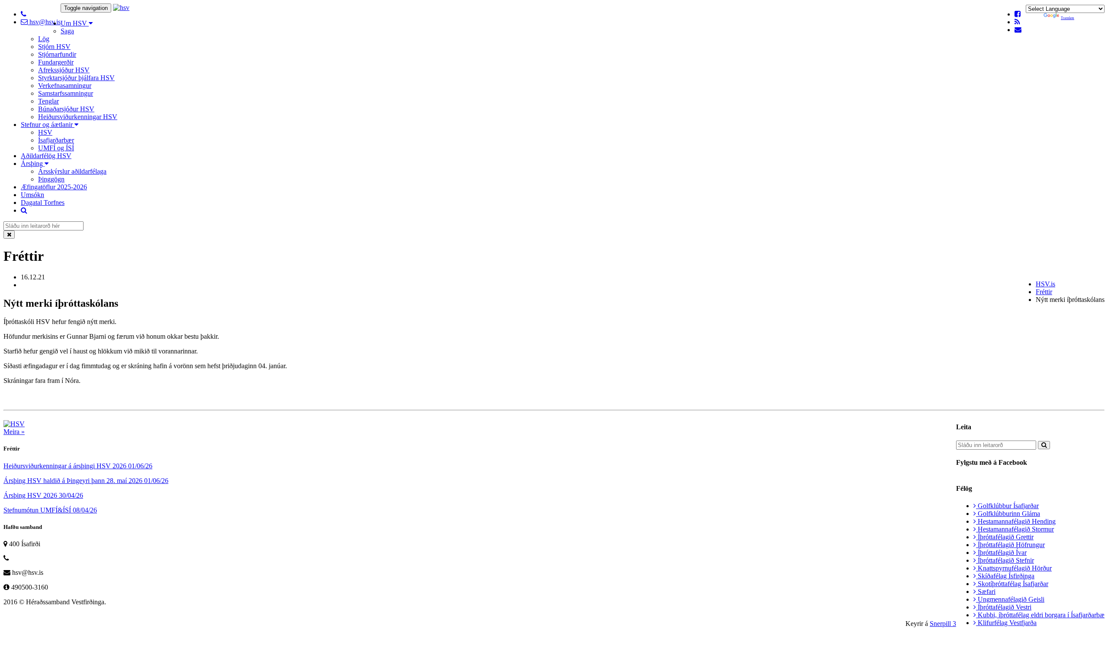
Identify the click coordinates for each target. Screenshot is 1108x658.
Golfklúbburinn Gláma (1008, 513)
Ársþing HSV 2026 (43, 495)
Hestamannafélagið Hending (1016, 521)
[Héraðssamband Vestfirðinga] (121, 7)
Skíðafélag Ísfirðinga (1005, 576)
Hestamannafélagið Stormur (1015, 529)
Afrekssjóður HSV (64, 70)
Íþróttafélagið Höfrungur (1010, 544)
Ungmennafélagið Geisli (1010, 599)
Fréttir (1044, 291)
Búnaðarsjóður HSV (66, 109)
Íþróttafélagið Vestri (1003, 607)
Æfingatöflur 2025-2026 (54, 187)
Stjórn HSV (54, 46)
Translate (1067, 18)
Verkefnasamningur (64, 85)
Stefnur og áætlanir (47, 124)
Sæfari (985, 591)
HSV (45, 132)
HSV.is (1045, 284)
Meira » (14, 431)
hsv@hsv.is (44, 22)
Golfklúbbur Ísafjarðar (1007, 505)
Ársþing (33, 163)
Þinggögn (51, 179)
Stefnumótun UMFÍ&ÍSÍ (50, 510)
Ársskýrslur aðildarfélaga (72, 171)
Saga (67, 31)
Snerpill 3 (943, 623)
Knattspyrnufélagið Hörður (1014, 568)
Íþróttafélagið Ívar (1001, 552)
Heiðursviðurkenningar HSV (77, 116)
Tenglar (48, 101)
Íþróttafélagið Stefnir (1005, 560)
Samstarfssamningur (65, 93)
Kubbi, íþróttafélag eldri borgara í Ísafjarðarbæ (1040, 615)
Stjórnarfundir (57, 54)
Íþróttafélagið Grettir (1005, 537)
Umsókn (32, 194)
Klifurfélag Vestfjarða (1006, 622)
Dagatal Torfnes (42, 202)
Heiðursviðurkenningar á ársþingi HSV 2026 (77, 466)
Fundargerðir (56, 62)
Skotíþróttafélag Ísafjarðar (1012, 583)
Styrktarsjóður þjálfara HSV (76, 77)
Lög (43, 38)
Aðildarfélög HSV (46, 155)
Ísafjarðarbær (56, 140)
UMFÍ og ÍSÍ (56, 148)
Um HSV (75, 23)
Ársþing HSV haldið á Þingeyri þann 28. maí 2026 (85, 480)
